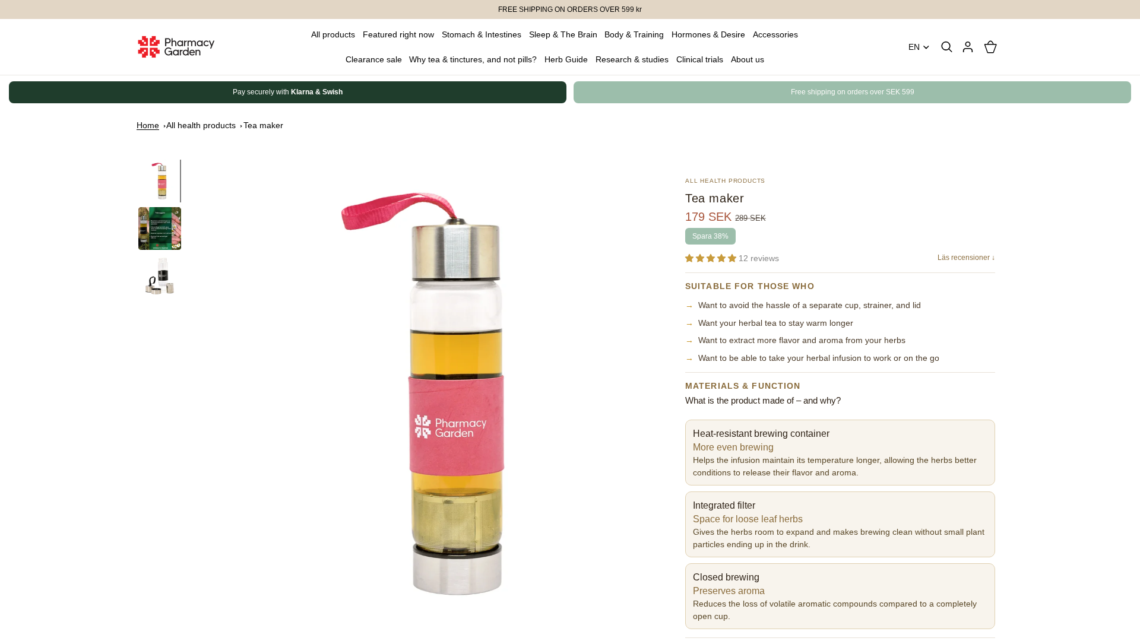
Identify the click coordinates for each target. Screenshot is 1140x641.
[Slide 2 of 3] (159, 228)
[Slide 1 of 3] (159, 181)
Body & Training (634, 34)
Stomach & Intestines (481, 34)
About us (747, 59)
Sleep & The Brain (563, 34)
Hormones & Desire (708, 34)
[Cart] (990, 47)
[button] (712, 258)
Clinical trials (699, 59)
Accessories (775, 34)
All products (333, 34)
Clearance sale (374, 59)
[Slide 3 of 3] (159, 276)
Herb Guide (566, 59)
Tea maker (263, 125)
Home (148, 125)
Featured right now (398, 34)
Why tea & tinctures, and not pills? (473, 59)
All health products (201, 125)
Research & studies (632, 59)
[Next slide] (990, 93)
